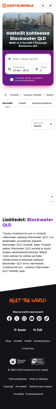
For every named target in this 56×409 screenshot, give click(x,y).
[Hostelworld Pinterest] (39, 318)
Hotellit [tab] (22, 103)
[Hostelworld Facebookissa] (9, 318)
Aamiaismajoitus (42, 341)
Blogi (8, 341)
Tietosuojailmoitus (17, 379)
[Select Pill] (43, 6)
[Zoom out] (51, 201)
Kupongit (8, 386)
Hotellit (28, 341)
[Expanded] (5, 95)
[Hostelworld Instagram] (24, 318)
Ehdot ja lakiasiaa (39, 379)
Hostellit (18, 341)
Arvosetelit (21, 386)
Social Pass (28, 348)
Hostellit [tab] (7, 103)
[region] (28, 162)
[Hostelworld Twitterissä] (16, 318)
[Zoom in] (51, 196)
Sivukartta (19, 394)
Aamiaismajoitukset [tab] (42, 103)
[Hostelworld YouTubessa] (31, 318)
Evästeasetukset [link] (34, 394)
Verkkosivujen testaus (40, 386)
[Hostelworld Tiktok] (46, 318)
